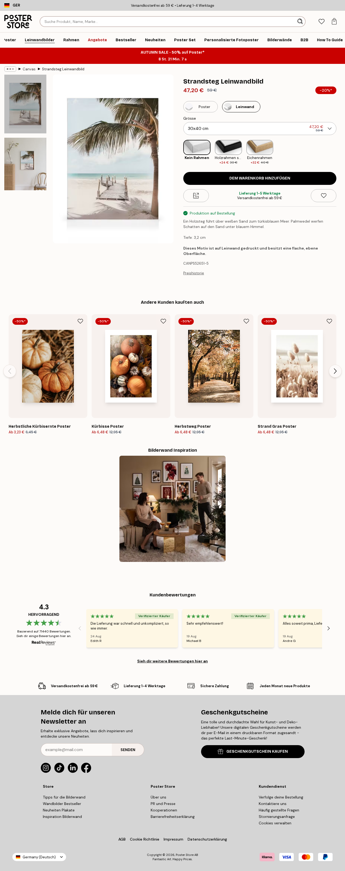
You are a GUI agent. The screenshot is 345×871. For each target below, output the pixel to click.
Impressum (173, 839)
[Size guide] (196, 195)
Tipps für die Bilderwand (64, 797)
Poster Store (185, 855)
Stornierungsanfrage (277, 816)
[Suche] (301, 21)
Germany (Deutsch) (39, 857)
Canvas (29, 69)
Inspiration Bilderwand (62, 816)
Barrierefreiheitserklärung (173, 816)
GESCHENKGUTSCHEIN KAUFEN (257, 751)
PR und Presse (163, 803)
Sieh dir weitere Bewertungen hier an (172, 661)
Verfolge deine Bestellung (281, 797)
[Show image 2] (25, 164)
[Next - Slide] (340, 152)
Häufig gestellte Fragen (279, 810)
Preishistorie (193, 273)
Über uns (158, 797)
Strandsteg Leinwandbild (63, 69)
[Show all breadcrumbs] (10, 69)
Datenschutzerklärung (207, 839)
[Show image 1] (25, 104)
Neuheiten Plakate (59, 810)
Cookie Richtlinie (144, 839)
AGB (122, 839)
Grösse (189, 118)
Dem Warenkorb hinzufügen (259, 178)
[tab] (321, 21)
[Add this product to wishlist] (323, 195)
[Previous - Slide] (179, 152)
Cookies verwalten (275, 823)
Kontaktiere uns (273, 803)
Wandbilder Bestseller (62, 803)
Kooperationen (164, 810)
